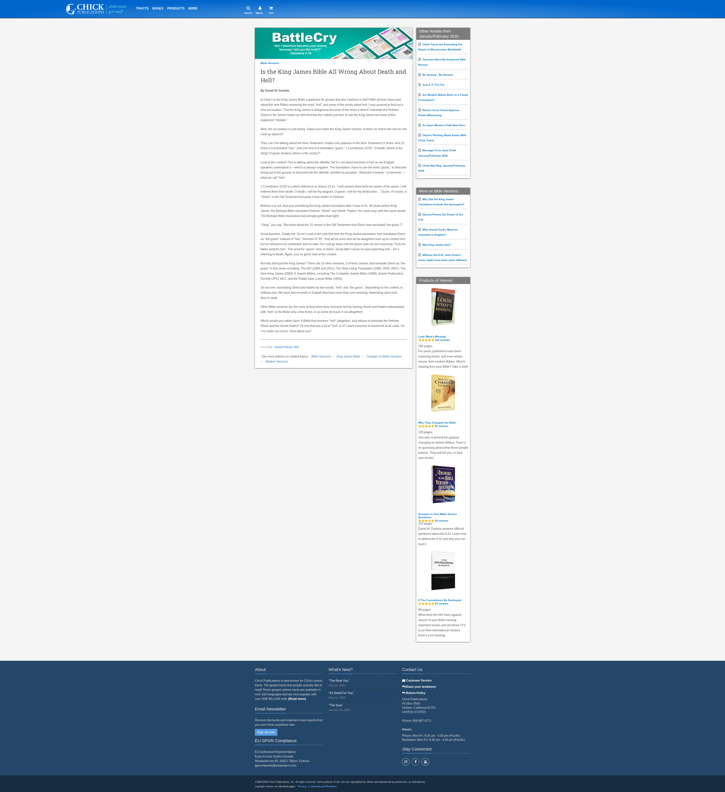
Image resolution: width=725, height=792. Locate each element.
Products (176, 8)
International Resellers (323, 786)
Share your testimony (420, 686)
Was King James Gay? (436, 244)
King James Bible (348, 356)
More (192, 8)
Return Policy (415, 693)
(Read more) (297, 698)
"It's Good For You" (341, 693)
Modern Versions (276, 361)
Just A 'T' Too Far (433, 84)
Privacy (302, 786)
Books (158, 8)
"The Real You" (339, 680)
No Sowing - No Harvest (437, 74)
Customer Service (418, 680)
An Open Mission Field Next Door (443, 125)
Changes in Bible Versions (384, 356)
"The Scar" (336, 705)
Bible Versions (270, 63)
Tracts (142, 8)
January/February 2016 (286, 347)
